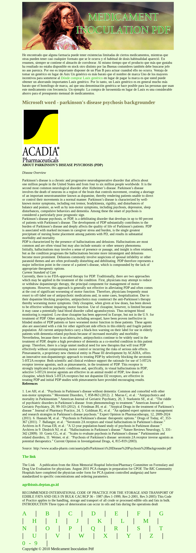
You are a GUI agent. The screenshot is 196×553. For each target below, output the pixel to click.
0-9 (31, 543)
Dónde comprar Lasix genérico (82, 78)
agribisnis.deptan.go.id (40, 484)
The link (29, 456)
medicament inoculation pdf (104, 21)
